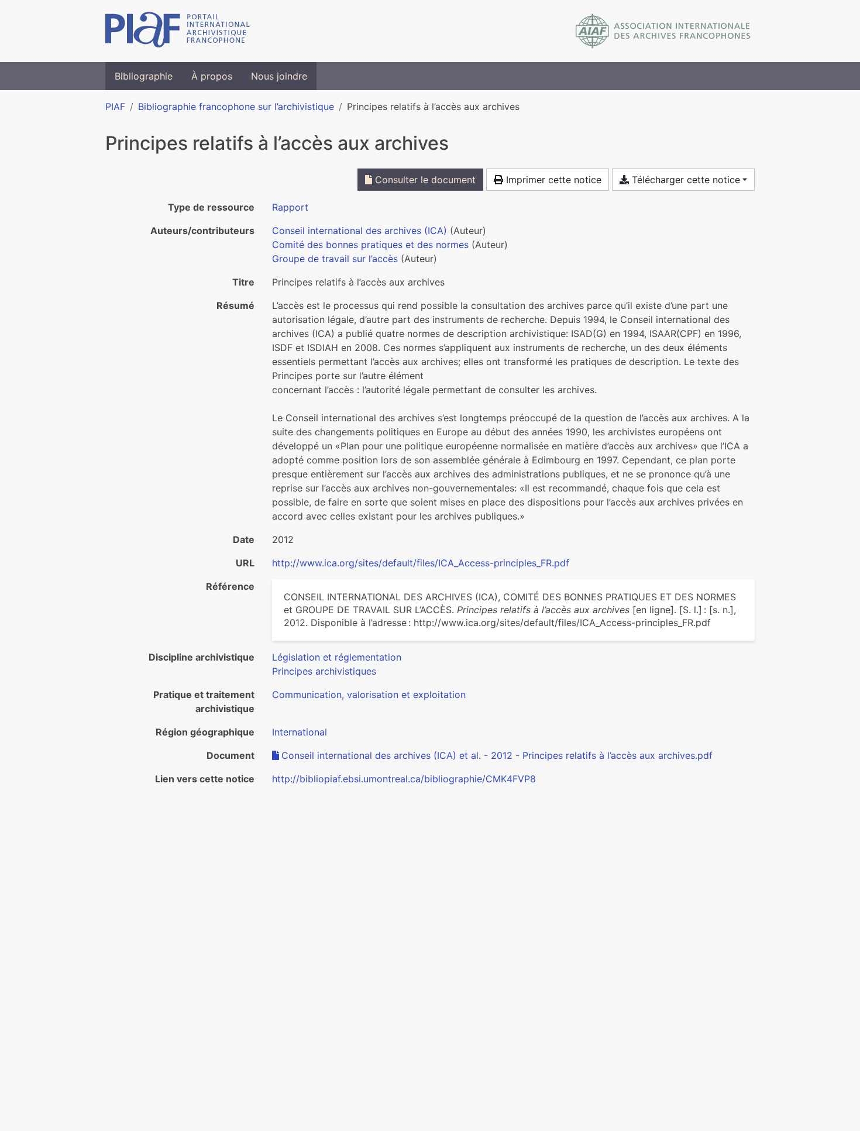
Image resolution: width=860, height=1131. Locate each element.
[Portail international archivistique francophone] (177, 31)
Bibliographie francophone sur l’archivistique (236, 106)
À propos (211, 76)
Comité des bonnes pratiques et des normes (370, 244)
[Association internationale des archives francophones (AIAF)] (663, 31)
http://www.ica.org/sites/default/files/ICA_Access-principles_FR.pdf (420, 563)
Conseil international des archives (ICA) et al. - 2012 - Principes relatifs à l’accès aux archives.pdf (497, 755)
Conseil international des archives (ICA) (359, 230)
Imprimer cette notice (552, 179)
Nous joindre (279, 76)
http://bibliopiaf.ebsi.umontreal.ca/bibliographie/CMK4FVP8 (404, 779)
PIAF (115, 106)
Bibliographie (144, 76)
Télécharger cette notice (684, 179)
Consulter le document (424, 179)
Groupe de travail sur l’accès (335, 258)
